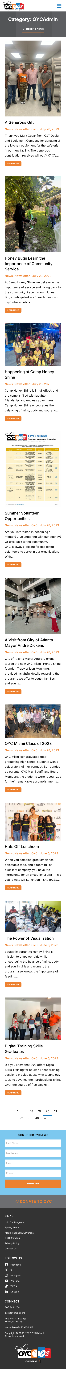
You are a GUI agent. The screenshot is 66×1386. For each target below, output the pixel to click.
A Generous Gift (19, 122)
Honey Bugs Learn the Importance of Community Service (29, 263)
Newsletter (22, 129)
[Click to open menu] (59, 5)
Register (33, 1183)
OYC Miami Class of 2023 (28, 743)
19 (39, 1111)
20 (47, 1111)
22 (21, 1118)
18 (31, 1111)
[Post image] (33, 78)
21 (55, 1111)
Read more (13, 163)
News (9, 129)
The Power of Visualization (29, 938)
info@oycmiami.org (15, 1312)
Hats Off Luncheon (22, 846)
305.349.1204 (12, 1307)
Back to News (35, 29)
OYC (34, 129)
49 (37, 1118)
